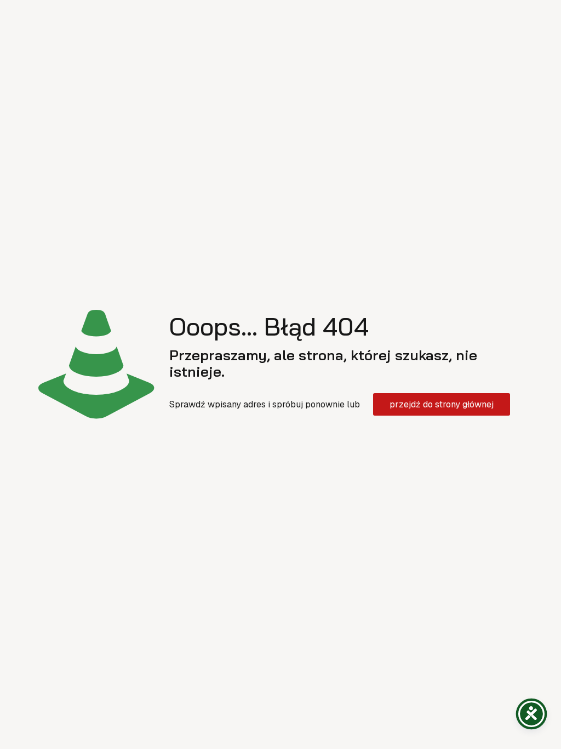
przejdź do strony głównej (442, 404)
